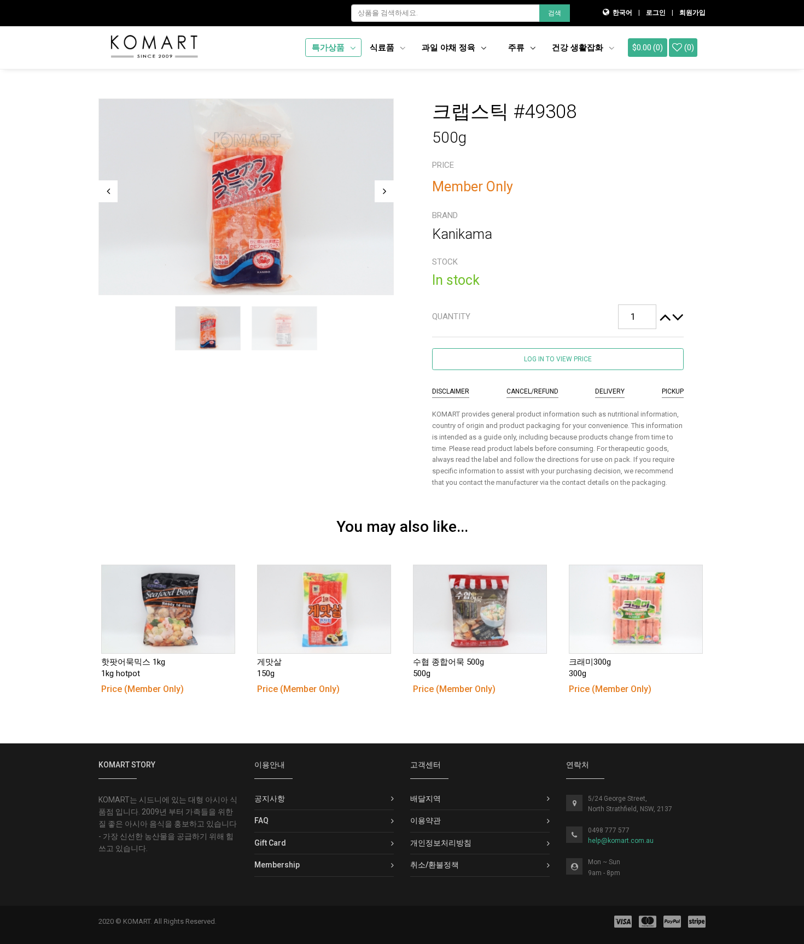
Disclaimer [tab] (450, 391)
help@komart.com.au (621, 841)
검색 (554, 13)
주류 (517, 47)
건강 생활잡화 (578, 47)
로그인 (656, 12)
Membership (277, 864)
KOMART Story (126, 764)
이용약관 (425, 820)
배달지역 (425, 798)
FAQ (261, 820)
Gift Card (270, 843)
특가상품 (329, 47)
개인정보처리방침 (440, 843)
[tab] (558, 317)
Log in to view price (558, 359)
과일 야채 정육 (449, 47)
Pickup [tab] (673, 391)
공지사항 (269, 798)
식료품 (383, 47)
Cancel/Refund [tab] (532, 391)
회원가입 (692, 12)
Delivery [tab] (610, 391)
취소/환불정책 (434, 864)
